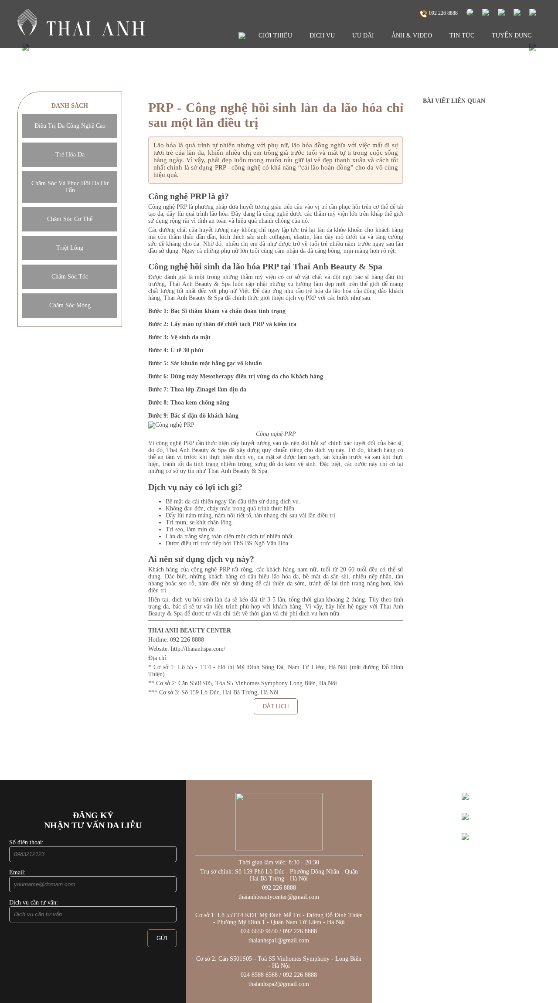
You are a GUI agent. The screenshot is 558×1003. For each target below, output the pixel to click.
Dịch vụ (322, 35)
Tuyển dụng (512, 35)
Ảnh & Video (411, 35)
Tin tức (461, 35)
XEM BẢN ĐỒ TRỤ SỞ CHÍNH (465, 807)
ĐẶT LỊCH (276, 706)
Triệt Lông (69, 248)
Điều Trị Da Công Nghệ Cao (69, 125)
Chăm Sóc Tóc (69, 276)
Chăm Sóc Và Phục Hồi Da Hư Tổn (70, 187)
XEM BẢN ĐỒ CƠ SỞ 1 (465, 827)
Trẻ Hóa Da (70, 154)
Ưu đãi (363, 35)
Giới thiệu (275, 35)
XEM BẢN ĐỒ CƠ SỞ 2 (465, 847)
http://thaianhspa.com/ (197, 649)
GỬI (162, 938)
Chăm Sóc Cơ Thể (69, 219)
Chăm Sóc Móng (70, 305)
